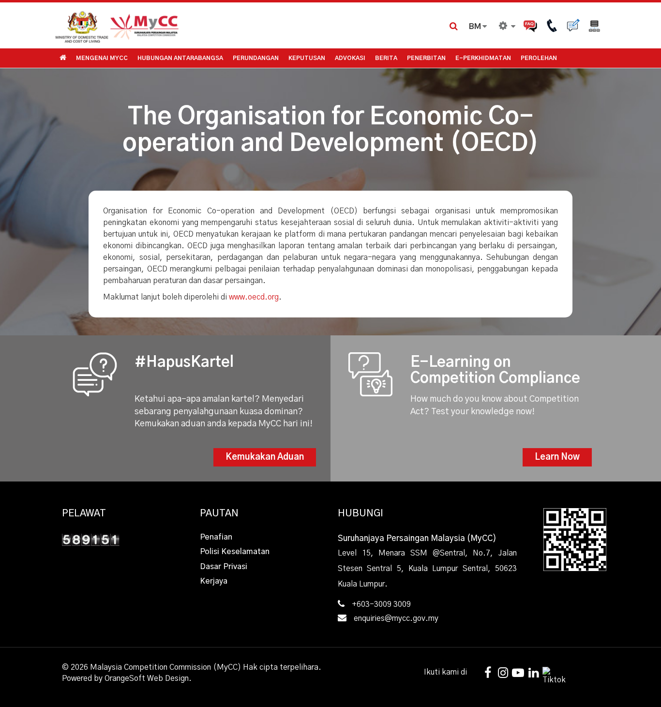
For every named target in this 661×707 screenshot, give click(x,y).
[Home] (192, 25)
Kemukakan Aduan (264, 457)
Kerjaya (213, 581)
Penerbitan (426, 58)
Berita (386, 58)
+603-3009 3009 (381, 604)
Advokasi (350, 58)
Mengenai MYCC (102, 58)
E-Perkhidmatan (483, 58)
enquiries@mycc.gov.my (396, 618)
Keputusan (306, 58)
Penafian (216, 537)
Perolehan (539, 58)
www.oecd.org (254, 297)
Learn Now (557, 457)
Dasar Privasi (223, 567)
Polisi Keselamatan (235, 552)
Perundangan (256, 58)
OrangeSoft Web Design (147, 678)
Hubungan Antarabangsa (180, 58)
